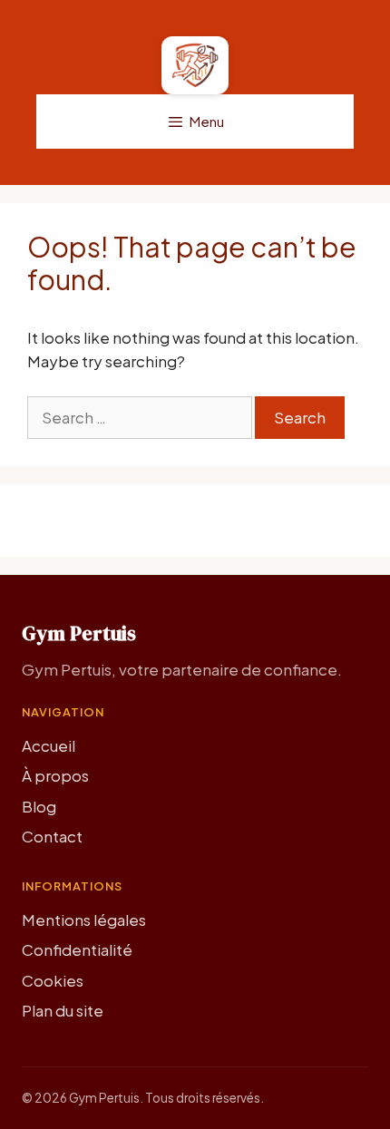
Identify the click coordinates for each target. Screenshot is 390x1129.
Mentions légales (84, 919)
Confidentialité (77, 949)
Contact (52, 836)
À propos (55, 775)
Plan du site (62, 1010)
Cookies (52, 980)
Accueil (48, 745)
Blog (39, 806)
